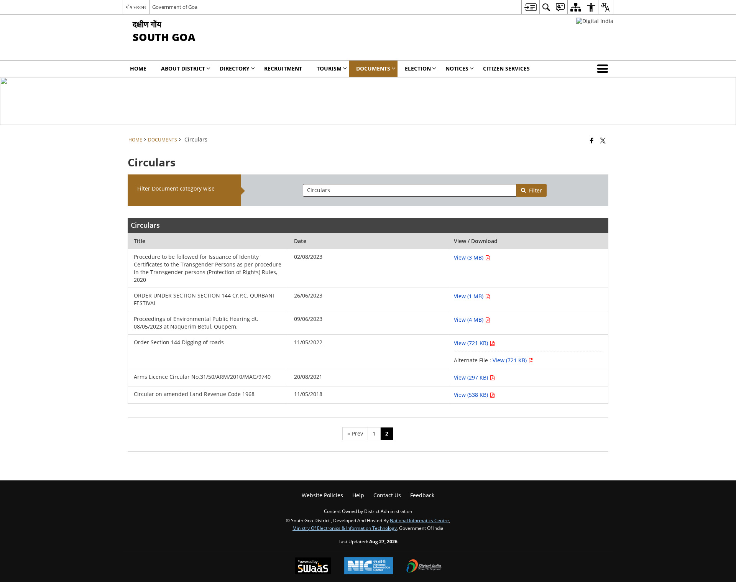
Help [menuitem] (358, 495)
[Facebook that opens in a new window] (591, 140)
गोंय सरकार (136, 6)
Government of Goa (174, 6)
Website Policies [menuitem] (322, 495)
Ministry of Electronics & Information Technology (344, 528)
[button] (604, 69)
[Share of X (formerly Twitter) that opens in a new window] (603, 140)
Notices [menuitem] (456, 68)
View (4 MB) (469, 319)
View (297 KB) (472, 377)
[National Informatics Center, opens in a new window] (368, 566)
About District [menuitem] (183, 68)
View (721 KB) (472, 343)
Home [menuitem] (138, 68)
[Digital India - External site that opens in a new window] (594, 21)
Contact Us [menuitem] (387, 495)
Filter (535, 190)
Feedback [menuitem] (422, 495)
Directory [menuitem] (235, 68)
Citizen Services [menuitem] (506, 68)
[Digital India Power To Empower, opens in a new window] (424, 567)
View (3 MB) (469, 257)
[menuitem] (530, 7)
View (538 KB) (472, 394)
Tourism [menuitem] (329, 68)
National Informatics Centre (419, 520)
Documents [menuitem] (373, 68)
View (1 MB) (469, 296)
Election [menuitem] (418, 68)
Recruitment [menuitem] (283, 68)
